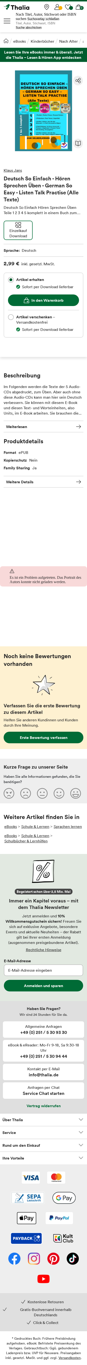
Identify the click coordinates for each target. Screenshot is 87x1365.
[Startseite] (6, 40)
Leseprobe (78, 143)
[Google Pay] (64, 1198)
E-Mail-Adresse (17, 960)
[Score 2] (25, 793)
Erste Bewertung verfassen (43, 737)
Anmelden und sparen (43, 985)
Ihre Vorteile (13, 1158)
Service (9, 1132)
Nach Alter (68, 41)
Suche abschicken (29, 27)
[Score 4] (59, 793)
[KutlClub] (63, 1238)
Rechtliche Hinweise (43, 949)
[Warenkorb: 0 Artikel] (78, 7)
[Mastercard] (56, 1178)
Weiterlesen (16, 426)
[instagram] (34, 1259)
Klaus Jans (13, 170)
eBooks (19, 41)
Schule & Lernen (35, 826)
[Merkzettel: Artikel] (68, 7)
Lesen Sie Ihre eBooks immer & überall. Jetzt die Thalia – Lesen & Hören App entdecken (43, 55)
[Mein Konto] (57, 7)
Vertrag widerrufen (44, 1105)
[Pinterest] (53, 1259)
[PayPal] (59, 1218)
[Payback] (26, 1238)
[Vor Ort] (47, 7)
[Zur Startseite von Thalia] (28, 7)
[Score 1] (9, 793)
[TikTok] (73, 1259)
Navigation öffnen (7, 21)
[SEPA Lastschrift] (28, 1198)
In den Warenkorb (47, 300)
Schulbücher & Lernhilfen (26, 841)
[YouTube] (43, 1279)
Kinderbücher (42, 41)
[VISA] (31, 1178)
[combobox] (11, 280)
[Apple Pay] (26, 1218)
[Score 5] (75, 793)
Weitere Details (19, 482)
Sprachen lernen (68, 826)
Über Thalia (12, 1119)
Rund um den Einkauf (21, 1145)
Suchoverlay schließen (43, 19)
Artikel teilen (78, 80)
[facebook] (14, 1259)
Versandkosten (69, 1357)
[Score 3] (42, 793)
